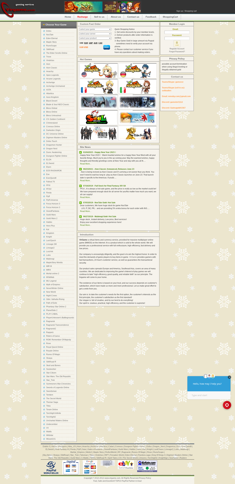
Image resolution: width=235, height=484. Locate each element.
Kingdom (50, 233)
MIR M (49, 266)
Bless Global (51, 108)
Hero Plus (50, 226)
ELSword (50, 163)
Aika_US (72, 446)
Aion (48, 64)
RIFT (107, 455)
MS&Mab (50, 277)
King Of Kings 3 (158, 455)
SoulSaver (173, 458)
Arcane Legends (53, 79)
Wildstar (49, 435)
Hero (139, 449)
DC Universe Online (55, 134)
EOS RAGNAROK (54, 171)
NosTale (49, 35)
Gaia (84, 449)
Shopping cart (190, 11)
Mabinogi (50, 259)
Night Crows (51, 295)
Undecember (52, 424)
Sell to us (99, 16)
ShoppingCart (170, 16)
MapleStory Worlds (54, 262)
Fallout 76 (50, 182)
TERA (92, 458)
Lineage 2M (51, 244)
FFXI (48, 185)
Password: (177, 35)
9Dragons (62, 446)
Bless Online (51, 112)
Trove (48, 57)
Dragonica (170, 446)
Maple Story (51, 42)
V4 (47, 428)
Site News (85, 147)
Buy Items (47, 455)
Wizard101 (51, 439)
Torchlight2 (51, 417)
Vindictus (50, 60)
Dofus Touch (51, 141)
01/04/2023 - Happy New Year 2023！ (100, 152)
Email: (177, 29)
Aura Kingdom (52, 97)
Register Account (177, 49)
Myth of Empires (53, 284)
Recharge (82, 16)
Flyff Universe (52, 200)
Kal (47, 229)
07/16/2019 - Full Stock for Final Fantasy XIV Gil (104, 186)
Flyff (48, 196)
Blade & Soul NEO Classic (57, 104)
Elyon (48, 167)
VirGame (133, 257)
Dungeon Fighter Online (56, 156)
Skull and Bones (53, 365)
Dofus (48, 31)
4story (54, 446)
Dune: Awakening (54, 152)
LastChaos (158, 449)
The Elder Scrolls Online (56, 53)
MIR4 (48, 270)
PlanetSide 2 (51, 310)
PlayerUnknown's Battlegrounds (60, 318)
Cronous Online (53, 126)
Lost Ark (49, 251)
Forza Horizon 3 (53, 204)
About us (116, 16)
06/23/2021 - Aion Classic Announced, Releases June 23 (108, 169)
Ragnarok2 (51, 329)
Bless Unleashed (53, 115)
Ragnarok (50, 321)
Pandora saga (144, 455)
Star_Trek (50, 380)
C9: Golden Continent (55, 119)
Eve (48, 174)
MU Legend (51, 281)
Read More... (85, 164)
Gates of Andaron (95, 449)
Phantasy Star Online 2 (56, 307)
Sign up (179, 11)
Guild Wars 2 (51, 218)
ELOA (48, 160)
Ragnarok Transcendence (57, 325)
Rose (48, 343)
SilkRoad (50, 49)
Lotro (48, 255)
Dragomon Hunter (54, 145)
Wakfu (49, 431)
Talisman (84, 455)
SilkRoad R (51, 362)
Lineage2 (50, 248)
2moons (142, 458)
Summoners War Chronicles (58, 384)
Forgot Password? (177, 51)
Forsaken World (117, 455)
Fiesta (48, 193)
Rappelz (50, 332)
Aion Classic (51, 68)
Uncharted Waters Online (57, 420)
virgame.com (18, 9)
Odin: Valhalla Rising (55, 299)
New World (51, 292)
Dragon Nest (51, 148)
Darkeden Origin (53, 130)
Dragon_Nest (159, 446)
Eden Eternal (52, 38)
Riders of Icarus (53, 336)
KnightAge (163, 458)
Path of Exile (51, 303)
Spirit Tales (112, 458)
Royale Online (52, 351)
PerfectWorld (110, 452)
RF (119, 452)
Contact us (133, 16)
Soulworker (51, 369)
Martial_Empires (77, 452)
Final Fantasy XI (62, 449)
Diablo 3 (46, 446)
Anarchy (49, 71)
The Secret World (53, 398)
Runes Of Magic (53, 354)
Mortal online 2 (52, 273)
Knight (49, 237)
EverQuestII (51, 178)
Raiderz (183, 458)
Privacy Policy (177, 58)
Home (68, 16)
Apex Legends (52, 75)
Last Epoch (51, 240)
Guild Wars (51, 215)
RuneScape (51, 46)
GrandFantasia (52, 211)
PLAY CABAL (52, 314)
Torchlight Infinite (53, 413)
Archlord (94, 446)
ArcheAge (50, 82)
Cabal (111, 446)
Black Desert (51, 101)
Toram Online (52, 409)
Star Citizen (51, 373)
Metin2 (89, 452)
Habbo (49, 222)
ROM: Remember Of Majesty (58, 340)
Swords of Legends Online (57, 387)
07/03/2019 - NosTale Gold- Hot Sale (99, 202)
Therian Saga (52, 402)
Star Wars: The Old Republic (58, 376)
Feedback (151, 16)
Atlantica (50, 93)
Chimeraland (52, 123)
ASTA (48, 90)
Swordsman (51, 391)
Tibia (48, 406)
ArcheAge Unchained (55, 86)
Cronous (119, 446)
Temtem (49, 395)
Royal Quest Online (54, 347)
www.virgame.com (112, 478)
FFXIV (48, 189)
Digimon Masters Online (56, 137)
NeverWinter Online (54, 288)
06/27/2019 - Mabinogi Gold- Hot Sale (99, 216)
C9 (120, 458)
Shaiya (49, 358)
